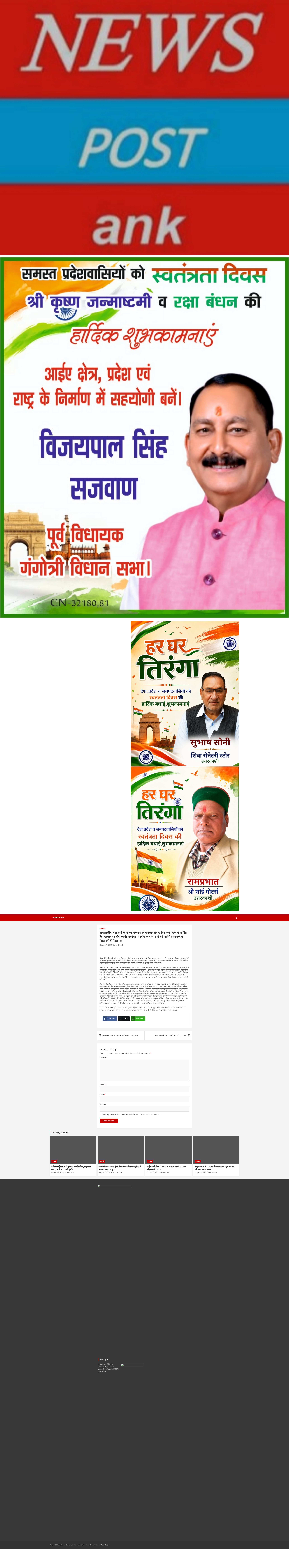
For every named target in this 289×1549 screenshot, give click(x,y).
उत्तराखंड (102, 928)
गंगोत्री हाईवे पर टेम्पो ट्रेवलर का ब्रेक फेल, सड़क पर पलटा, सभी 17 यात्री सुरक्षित (71, 1168)
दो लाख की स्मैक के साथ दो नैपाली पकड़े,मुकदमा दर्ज (170, 1035)
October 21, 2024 (106, 945)
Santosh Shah (118, 945)
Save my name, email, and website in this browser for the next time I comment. (132, 1115)
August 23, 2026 (57, 1172)
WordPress (105, 1545)
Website (103, 1105)
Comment (104, 1057)
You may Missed (59, 1132)
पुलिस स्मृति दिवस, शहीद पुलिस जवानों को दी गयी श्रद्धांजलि (120, 1035)
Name (102, 1085)
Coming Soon (58, 918)
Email (102, 1095)
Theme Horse (78, 1545)
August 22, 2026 (105, 1172)
